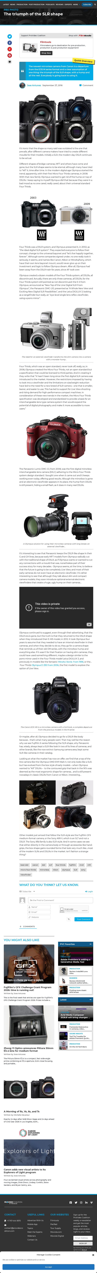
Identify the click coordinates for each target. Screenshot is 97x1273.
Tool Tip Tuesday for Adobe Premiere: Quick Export (79, 1038)
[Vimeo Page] (91, 1202)
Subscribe (87, 4)
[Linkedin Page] (86, 1202)
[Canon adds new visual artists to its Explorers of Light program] (29, 1146)
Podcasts (50, 4)
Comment (87, 85)
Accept (48, 1267)
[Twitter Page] (76, 1202)
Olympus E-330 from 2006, (45, 665)
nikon (55, 870)
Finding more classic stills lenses (77, 991)
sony (83, 870)
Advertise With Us (35, 1220)
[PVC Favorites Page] (90, 944)
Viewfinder (26, 875)
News (12, 4)
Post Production (36, 4)
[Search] (95, 4)
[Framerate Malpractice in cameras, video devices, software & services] (63, 1026)
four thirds (60, 865)
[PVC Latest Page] (90, 1000)
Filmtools (54, 1220)
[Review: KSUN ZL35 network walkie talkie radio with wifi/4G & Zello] (63, 980)
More (75, 4)
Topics (30, 1228)
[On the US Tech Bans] (63, 1045)
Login (90, 891)
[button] (93, 1254)
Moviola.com (56, 1232)
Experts (68, 4)
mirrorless (44, 870)
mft (89, 865)
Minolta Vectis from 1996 (70, 662)
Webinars (31, 1236)
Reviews (59, 4)
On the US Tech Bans (78, 1047)
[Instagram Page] (81, 1202)
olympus (66, 870)
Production (22, 4)
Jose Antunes (34, 85)
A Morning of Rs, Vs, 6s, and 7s (22, 1111)
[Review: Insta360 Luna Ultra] (63, 971)
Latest (6, 4)
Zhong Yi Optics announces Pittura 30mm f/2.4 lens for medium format (28, 1049)
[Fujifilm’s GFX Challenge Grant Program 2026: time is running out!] (29, 964)
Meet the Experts (34, 1232)
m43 (82, 865)
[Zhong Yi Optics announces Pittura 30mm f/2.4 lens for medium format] (29, 1025)
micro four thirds (28, 870)
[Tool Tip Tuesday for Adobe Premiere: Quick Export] (63, 1036)
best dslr (25, 865)
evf (50, 865)
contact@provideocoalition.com (13, 1229)
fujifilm (72, 865)
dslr (43, 865)
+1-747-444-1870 (14, 1221)
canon (35, 865)
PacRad (53, 1224)
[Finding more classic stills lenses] (63, 990)
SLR (75, 870)
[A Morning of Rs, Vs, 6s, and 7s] (29, 1088)
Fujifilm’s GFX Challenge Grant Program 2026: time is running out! (27, 989)
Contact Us (32, 1240)
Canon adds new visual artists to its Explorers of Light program (25, 1171)
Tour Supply (55, 1228)
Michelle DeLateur (22, 1115)
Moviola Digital (57, 1236)
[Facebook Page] (71, 1202)
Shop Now (46, 53)
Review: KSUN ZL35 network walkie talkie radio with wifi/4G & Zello (79, 983)
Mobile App (32, 1224)
